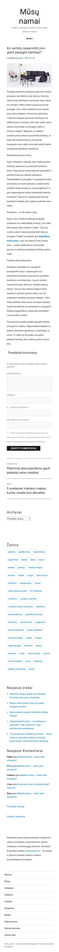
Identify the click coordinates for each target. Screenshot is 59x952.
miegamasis (25, 583)
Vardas (12, 395)
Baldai (8, 915)
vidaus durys (34, 653)
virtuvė (46, 653)
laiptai (21, 575)
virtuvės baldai (15, 661)
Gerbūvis (9, 895)
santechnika (26, 622)
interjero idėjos (35, 567)
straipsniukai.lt (33, 851)
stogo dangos (14, 645)
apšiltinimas (24, 551)
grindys (21, 567)
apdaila (11, 551)
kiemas (11, 575)
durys (41, 559)
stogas (38, 637)
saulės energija (15, 637)
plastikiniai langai (33, 614)
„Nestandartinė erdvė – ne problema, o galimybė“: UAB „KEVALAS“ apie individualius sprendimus (28, 725)
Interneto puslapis (18, 420)
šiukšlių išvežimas (17, 668)
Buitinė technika (12, 928)
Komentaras (14, 373)
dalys (33, 559)
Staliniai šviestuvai (16, 816)
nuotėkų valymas (28, 598)
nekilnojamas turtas (17, 590)
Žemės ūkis (10, 935)
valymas (12, 653)
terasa (39, 645)
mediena (12, 583)
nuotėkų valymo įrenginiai (20, 606)
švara (31, 668)
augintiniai (13, 559)
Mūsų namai (9, 944)
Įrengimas (9, 908)
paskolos (40, 606)
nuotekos (12, 598)
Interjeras (9, 888)
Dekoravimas (11, 921)
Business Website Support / (28, 944)
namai (38, 583)
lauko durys (42, 575)
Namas (8, 874)
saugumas (40, 622)
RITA (9, 766)
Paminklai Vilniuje (15, 806)
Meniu (29, 38)
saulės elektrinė (34, 629)
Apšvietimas (39, 551)
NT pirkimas (36, 590)
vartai (22, 653)
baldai (24, 559)
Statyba (8, 901)
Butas (7, 881)
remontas (12, 622)
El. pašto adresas (18, 407)
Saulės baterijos (16, 629)
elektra (11, 567)
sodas (29, 637)
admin (20, 58)
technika (28, 645)
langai (30, 575)
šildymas (38, 661)
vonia (28, 661)
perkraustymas (15, 614)
